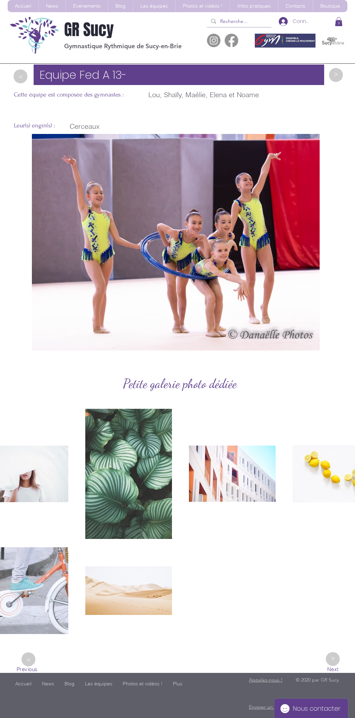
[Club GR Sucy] (213, 40)
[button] (154, 6)
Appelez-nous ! (266, 680)
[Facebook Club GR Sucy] (231, 40)
